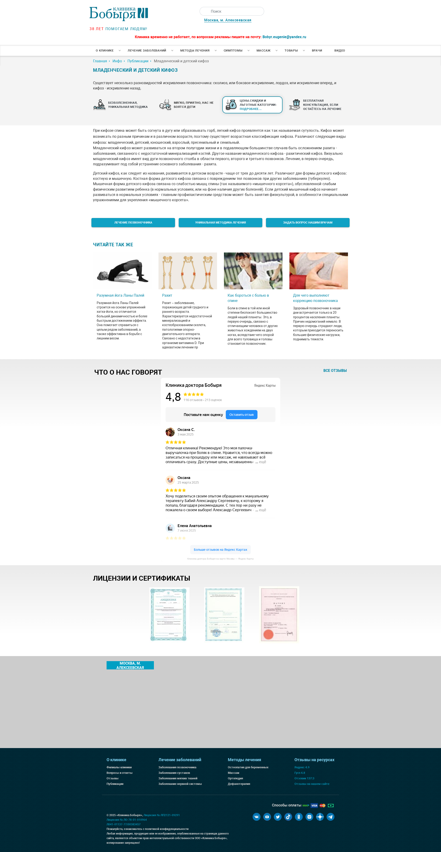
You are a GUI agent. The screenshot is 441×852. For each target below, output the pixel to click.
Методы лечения (195, 50)
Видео (339, 50)
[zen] (320, 817)
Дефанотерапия (239, 784)
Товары (291, 50)
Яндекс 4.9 (301, 767)
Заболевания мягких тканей (177, 778)
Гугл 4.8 (299, 773)
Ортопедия (235, 778)
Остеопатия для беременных (248, 767)
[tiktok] (288, 817)
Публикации (115, 784)
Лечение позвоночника (133, 222)
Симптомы (233, 50)
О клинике (105, 50)
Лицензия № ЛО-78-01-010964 (127, 819)
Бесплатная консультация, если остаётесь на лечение (322, 105)
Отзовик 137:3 (304, 778)
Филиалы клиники (119, 767)
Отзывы (113, 778)
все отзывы (335, 370)
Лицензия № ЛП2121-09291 (162, 815)
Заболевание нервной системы (180, 784)
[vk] (256, 817)
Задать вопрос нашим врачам (307, 222)
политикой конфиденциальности (167, 829)
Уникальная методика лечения (220, 222)
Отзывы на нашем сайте (311, 784)
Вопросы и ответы (120, 773)
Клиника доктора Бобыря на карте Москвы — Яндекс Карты (220, 558)
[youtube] (267, 817)
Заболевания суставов (174, 773)
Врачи (317, 50)
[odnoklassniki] (299, 817)
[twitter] (278, 817)
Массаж (264, 50)
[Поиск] (204, 11)
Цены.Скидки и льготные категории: (258, 105)
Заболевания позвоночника (177, 767)
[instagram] (309, 817)
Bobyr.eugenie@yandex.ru (284, 37)
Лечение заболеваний (147, 50)
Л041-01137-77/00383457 (124, 824)
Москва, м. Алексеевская (228, 20)
